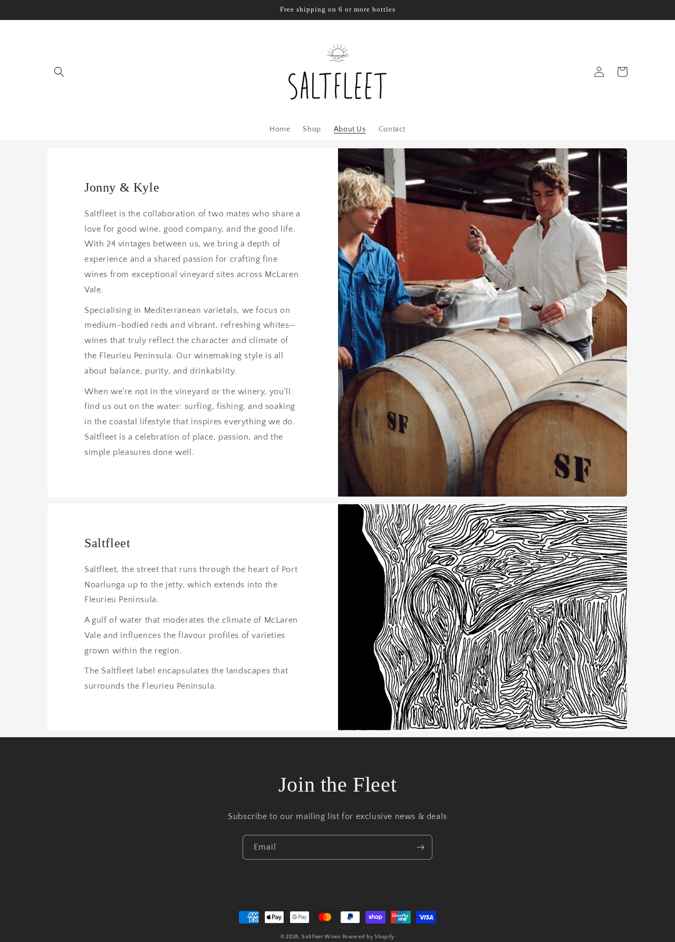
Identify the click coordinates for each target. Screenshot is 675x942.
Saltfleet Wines (322, 937)
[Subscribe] (420, 847)
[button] (59, 71)
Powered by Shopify (368, 937)
